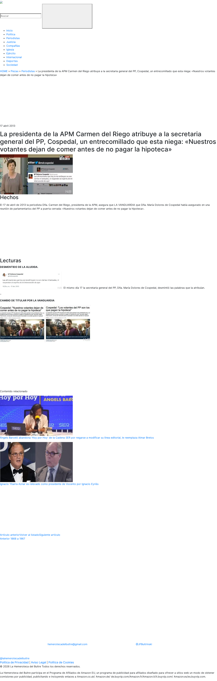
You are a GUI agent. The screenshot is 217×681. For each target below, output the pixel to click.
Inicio (9, 30)
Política (10, 34)
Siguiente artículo (49, 534)
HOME (4, 71)
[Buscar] (67, 16)
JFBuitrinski (144, 644)
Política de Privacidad (14, 662)
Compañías (13, 45)
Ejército (11, 53)
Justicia (11, 42)
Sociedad (12, 64)
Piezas (14, 71)
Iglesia (10, 49)
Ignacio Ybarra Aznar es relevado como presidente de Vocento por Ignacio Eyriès (49, 484)
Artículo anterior (10, 534)
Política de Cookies (61, 662)
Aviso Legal (38, 662)
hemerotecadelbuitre (67, 644)
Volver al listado (29, 534)
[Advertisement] (95, 101)
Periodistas (13, 38)
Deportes (12, 61)
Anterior (12, 538)
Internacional (14, 57)
